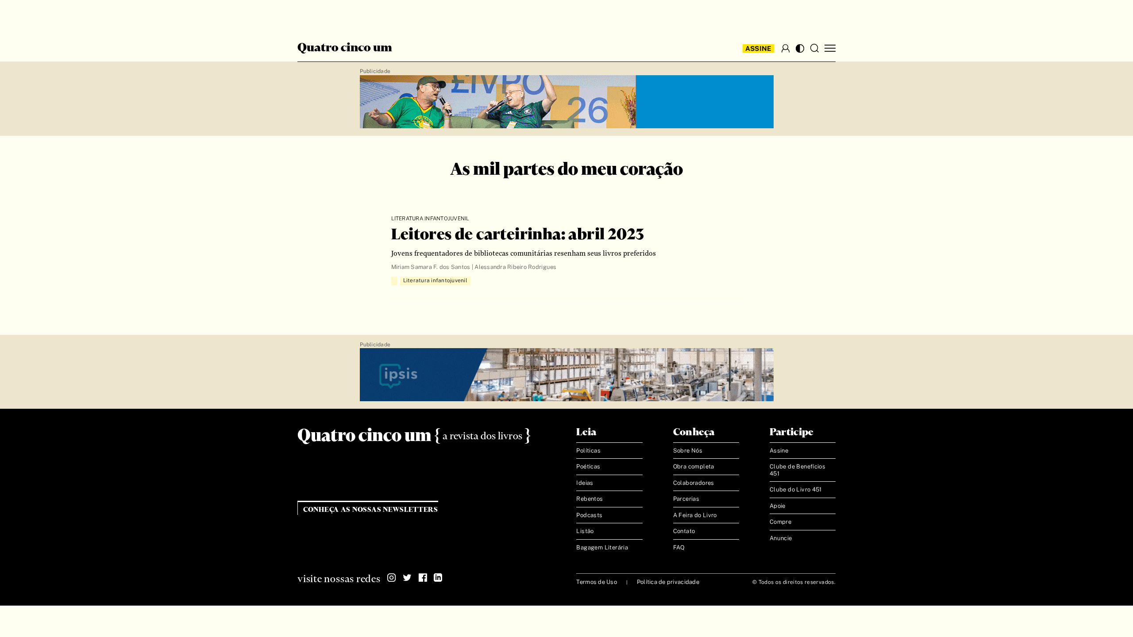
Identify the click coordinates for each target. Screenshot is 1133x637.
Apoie (778, 506)
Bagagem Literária (602, 547)
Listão (584, 531)
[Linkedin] (438, 577)
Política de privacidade (668, 582)
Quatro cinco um (344, 48)
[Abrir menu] (830, 48)
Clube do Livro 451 (796, 489)
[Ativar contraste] (800, 48)
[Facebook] (422, 577)
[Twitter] (407, 577)
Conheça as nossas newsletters (370, 510)
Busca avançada (331, 16)
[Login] (785, 48)
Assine (758, 48)
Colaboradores (693, 483)
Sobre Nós (688, 450)
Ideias (584, 483)
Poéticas (588, 466)
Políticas (588, 450)
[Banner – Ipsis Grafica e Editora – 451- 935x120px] (567, 375)
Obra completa (693, 466)
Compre (780, 521)
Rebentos (589, 498)
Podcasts (589, 515)
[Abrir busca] (814, 48)
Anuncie (781, 538)
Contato (684, 531)
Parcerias (686, 498)
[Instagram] (391, 577)
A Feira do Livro (695, 515)
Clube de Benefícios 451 (797, 470)
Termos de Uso (596, 582)
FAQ (679, 547)
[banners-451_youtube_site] (567, 102)
